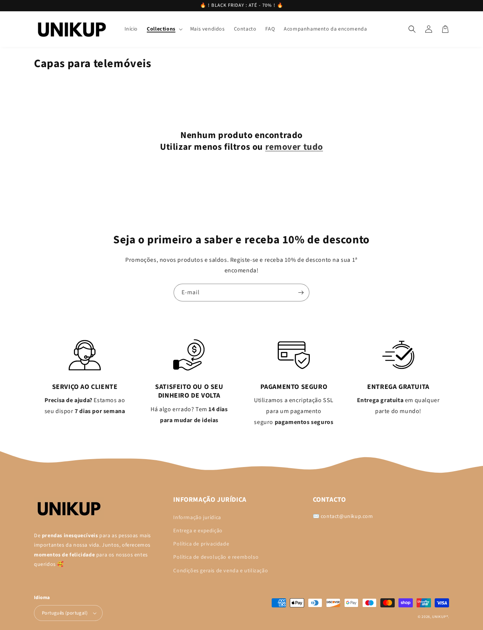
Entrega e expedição (197, 531)
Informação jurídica (197, 517)
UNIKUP (439, 616)
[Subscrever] (300, 292)
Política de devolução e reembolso (215, 557)
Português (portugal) (65, 613)
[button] (164, 29)
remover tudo (294, 147)
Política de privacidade (201, 544)
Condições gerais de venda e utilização (220, 571)
